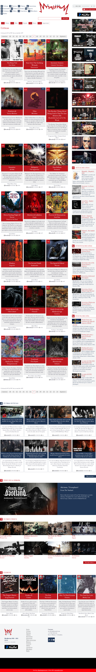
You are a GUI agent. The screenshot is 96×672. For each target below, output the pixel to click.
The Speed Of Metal (57, 264)
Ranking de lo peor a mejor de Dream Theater (87, 336)
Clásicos (23, 6)
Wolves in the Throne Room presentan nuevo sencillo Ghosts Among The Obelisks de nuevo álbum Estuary (12, 455)
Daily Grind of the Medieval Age (57, 311)
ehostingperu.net (42, 670)
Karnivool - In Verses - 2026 (88, 187)
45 (27, 36)
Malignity (34, 168)
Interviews (6, 9)
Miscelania (34, 11)
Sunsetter (12, 168)
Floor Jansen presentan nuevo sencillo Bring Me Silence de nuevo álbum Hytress (60, 421)
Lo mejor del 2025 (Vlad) (87, 375)
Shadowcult (12, 112)
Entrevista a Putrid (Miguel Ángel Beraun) (88, 290)
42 (16, 36)
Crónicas (6, 11)
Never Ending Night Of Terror (12, 217)
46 (30, 36)
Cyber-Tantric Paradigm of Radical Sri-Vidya (12, 361)
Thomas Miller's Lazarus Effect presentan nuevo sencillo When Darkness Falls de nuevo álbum (84, 455)
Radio (5, 14)
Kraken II (28, 596)
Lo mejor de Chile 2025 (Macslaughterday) (88, 362)
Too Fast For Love (86, 596)
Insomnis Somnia (57, 64)
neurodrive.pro (58, 670)
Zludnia (12, 264)
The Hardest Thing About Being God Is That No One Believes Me (57, 115)
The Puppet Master (9, 596)
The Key (48, 596)
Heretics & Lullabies (34, 216)
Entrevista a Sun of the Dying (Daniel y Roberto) (88, 264)
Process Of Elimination (57, 216)
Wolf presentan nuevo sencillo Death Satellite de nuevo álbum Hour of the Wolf (12, 421)
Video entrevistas (19, 9)
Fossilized (34, 360)
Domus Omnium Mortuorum (57, 361)
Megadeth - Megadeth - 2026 (88, 172)
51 (47, 36)
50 (44, 36)
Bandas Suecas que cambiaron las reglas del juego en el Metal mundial (83, 322)
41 (13, 36)
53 (54, 36)
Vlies (34, 112)
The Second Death (34, 264)
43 (20, 36)
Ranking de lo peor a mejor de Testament (87, 348)
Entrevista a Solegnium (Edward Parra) (88, 250)
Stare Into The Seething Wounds (34, 65)
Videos (15, 11)
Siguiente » (63, 36)
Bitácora (30, 9)
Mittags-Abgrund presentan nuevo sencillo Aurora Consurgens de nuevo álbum (60, 455)
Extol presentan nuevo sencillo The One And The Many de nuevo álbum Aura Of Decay (84, 421)
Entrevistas (32, 6)
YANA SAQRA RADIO (90, 9)
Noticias (14, 6)
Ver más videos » (89, 562)
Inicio (27, 629)
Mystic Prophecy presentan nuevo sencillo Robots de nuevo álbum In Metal (36, 421)
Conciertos (23, 11)
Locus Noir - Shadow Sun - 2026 (87, 202)
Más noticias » (90, 476)
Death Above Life (12, 310)
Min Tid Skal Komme (67, 596)
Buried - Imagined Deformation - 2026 (87, 216)
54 (57, 36)
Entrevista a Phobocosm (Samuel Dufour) (88, 303)
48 (37, 36)
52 (50, 36)
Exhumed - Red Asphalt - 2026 (88, 231)
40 (10, 36)
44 (23, 36)
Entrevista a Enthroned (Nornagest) (88, 277)
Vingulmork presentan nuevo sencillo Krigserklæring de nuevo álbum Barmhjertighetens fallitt (36, 455)
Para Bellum (57, 168)
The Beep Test (12, 64)
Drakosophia (34, 310)
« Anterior (4, 36)
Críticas (5, 6)
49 (40, 36)
